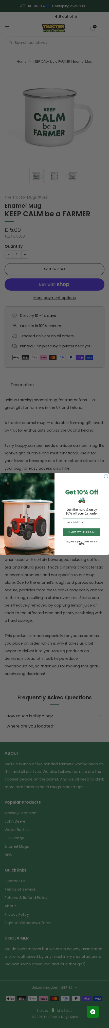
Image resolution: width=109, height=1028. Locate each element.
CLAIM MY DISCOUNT (82, 532)
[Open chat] (93, 1012)
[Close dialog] (106, 476)
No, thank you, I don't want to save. (82, 541)
